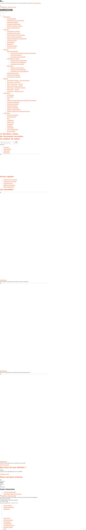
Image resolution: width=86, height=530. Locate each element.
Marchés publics (8, 527)
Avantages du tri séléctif (17, 64)
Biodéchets (10, 44)
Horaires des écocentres (10, 179)
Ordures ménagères (12, 51)
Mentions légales (8, 520)
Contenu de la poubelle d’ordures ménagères (23, 53)
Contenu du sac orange (17, 67)
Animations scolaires (13, 104)
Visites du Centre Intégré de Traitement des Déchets (21, 100)
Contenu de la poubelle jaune (19, 60)
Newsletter (6, 509)
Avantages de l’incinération (18, 56)
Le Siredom (7, 113)
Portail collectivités (9, 507)
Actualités (10, 126)
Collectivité (7, 151)
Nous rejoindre (11, 131)
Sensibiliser (7, 93)
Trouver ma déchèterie (10, 492)
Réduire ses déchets (9, 185)
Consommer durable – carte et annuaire (18, 80)
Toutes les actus (4, 464)
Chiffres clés (10, 122)
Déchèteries (7, 16)
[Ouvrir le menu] (2, 14)
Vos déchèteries (11, 18)
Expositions (10, 96)
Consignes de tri (11, 47)
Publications (10, 127)
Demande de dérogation (14, 24)
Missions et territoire (12, 115)
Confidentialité (8, 523)
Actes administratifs (12, 129)
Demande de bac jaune (13, 33)
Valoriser (6, 49)
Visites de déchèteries (13, 102)
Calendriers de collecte (13, 31)
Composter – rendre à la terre (15, 91)
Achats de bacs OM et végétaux (16, 35)
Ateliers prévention (12, 106)
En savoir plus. (37, 3)
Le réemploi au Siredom (13, 76)
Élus (8, 118)
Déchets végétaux (12, 46)
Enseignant (7, 152)
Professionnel (7, 149)
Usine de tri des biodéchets (18, 69)
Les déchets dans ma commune (12, 494)
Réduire (6, 78)
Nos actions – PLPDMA (13, 82)
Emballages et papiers (13, 58)
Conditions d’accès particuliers (15, 20)
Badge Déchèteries (9, 187)
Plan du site (7, 518)
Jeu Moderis (10, 95)
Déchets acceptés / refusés (14, 26)
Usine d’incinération (16, 55)
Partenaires (10, 124)
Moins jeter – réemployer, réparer (16, 87)
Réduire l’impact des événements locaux (18, 111)
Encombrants (10, 42)
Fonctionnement (11, 116)
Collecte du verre (12, 40)
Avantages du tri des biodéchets (20, 71)
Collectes (6, 29)
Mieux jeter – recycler (13, 89)
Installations (10, 120)
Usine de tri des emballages (18, 62)
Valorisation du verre (12, 73)
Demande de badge (12, 22)
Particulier (6, 147)
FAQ (5, 529)
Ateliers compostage (12, 107)
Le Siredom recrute (9, 525)
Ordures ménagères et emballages (16, 38)
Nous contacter (8, 505)
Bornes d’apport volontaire (14, 37)
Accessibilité (7, 521)
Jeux (8, 98)
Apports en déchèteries (13, 75)
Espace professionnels (13, 27)
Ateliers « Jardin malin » (14, 109)
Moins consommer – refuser (15, 84)
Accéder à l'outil (4, 474)
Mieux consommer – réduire (15, 86)
